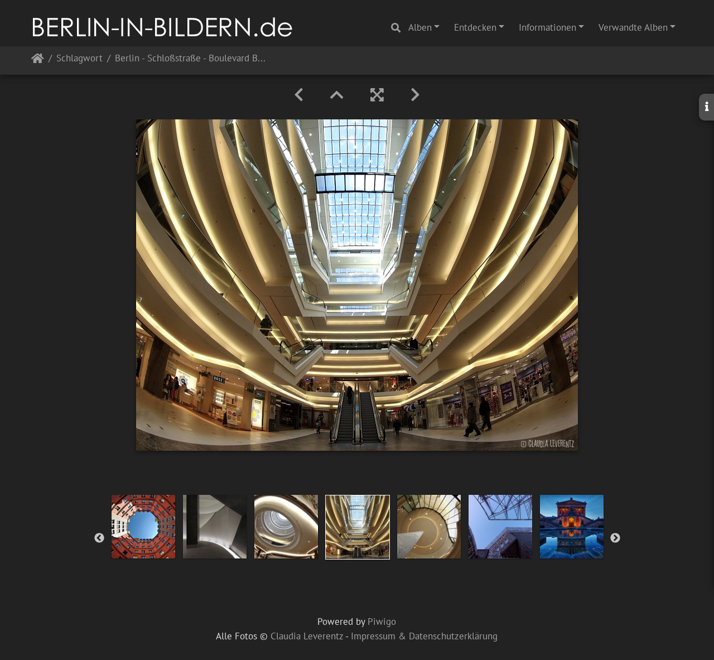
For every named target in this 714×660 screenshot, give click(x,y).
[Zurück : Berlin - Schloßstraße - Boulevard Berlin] (299, 95)
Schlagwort (79, 59)
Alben (420, 27)
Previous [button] (99, 538)
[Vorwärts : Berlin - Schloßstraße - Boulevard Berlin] (415, 95)
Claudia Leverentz (307, 636)
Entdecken (475, 27)
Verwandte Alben (633, 27)
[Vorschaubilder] (337, 95)
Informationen (547, 27)
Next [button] (615, 538)
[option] (143, 526)
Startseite (37, 61)
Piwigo (382, 621)
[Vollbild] (377, 95)
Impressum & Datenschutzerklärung (424, 636)
